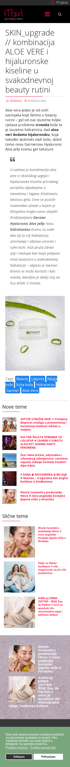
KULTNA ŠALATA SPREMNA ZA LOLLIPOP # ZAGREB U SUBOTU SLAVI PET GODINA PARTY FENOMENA (41, 442)
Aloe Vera (30, 390)
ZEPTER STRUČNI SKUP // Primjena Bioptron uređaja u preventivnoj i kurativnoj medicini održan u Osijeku (43, 424)
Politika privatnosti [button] (43, 747)
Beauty (22, 378)
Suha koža (24, 384)
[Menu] (47, 14)
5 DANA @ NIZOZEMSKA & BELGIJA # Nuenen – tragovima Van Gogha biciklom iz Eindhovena (44, 478)
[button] (59, 2)
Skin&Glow (16, 100)
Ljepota (37, 378)
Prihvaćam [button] (48, 756)
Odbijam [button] (18, 756)
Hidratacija (45, 384)
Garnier (12, 390)
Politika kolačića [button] (17, 747)
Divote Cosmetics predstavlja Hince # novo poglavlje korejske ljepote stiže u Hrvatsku (42, 495)
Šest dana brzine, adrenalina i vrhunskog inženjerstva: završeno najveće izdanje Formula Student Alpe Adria (44, 460)
